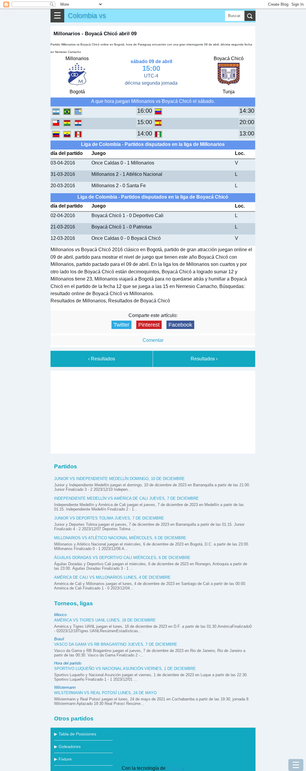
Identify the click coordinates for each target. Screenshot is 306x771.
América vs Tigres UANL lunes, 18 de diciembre (105, 620)
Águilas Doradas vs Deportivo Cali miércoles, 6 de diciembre (122, 557)
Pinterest (149, 325)
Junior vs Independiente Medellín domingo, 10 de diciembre (119, 478)
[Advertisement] (153, 411)
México (60, 614)
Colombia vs (87, 15)
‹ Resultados (101, 358)
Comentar (153, 340)
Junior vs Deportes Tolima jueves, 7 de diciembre (109, 518)
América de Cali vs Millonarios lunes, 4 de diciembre (112, 577)
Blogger (175, 768)
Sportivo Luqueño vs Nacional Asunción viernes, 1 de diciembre (125, 668)
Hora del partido (67, 663)
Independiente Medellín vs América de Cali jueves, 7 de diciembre (126, 498)
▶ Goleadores (67, 746)
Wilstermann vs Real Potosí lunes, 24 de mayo (105, 693)
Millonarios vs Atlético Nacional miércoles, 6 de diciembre (120, 538)
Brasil (59, 639)
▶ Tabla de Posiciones (75, 734)
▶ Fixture (63, 759)
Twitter (121, 325)
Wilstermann (65, 687)
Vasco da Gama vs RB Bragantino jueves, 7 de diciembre (115, 644)
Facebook (180, 325)
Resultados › (204, 358)
